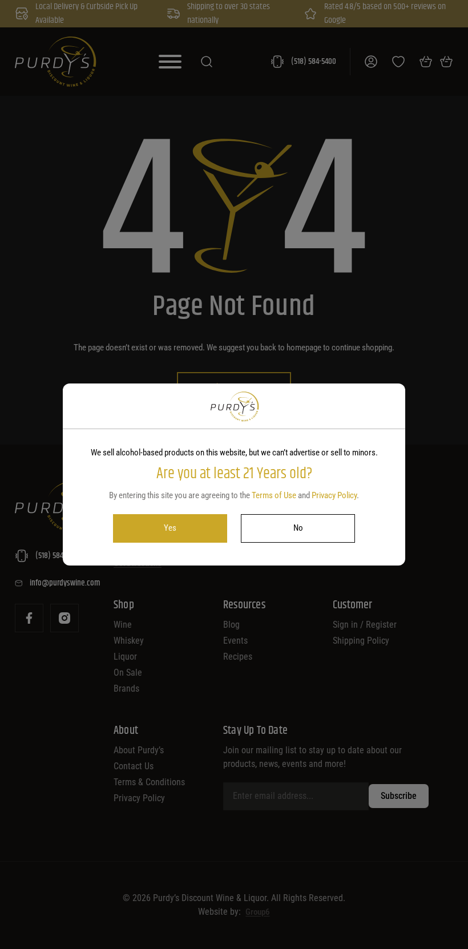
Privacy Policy (334, 495)
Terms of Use (274, 495)
